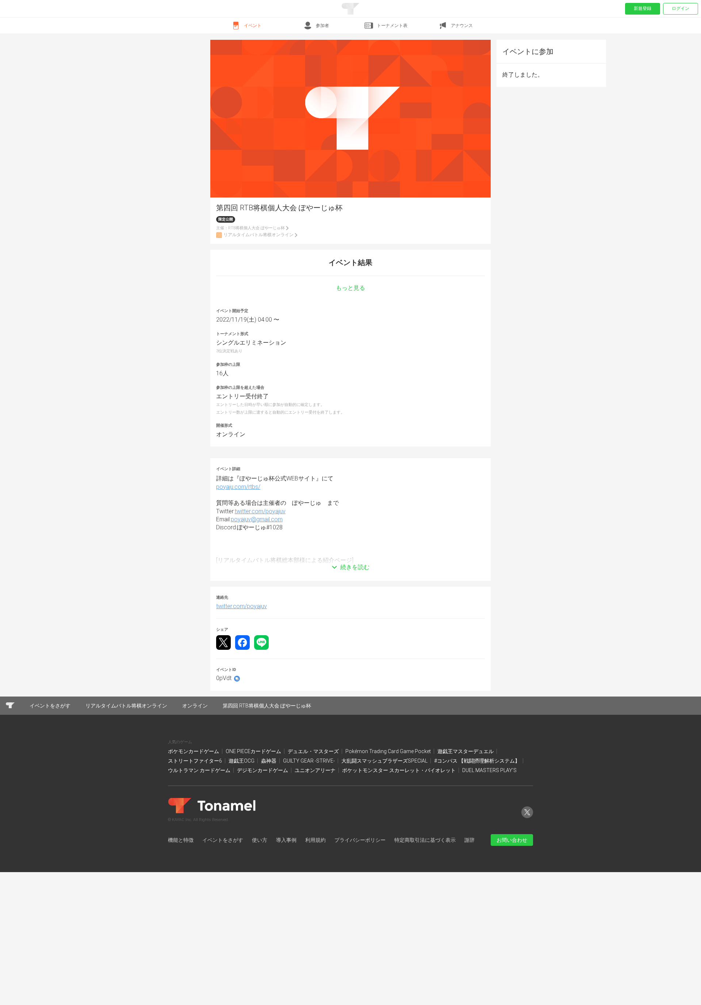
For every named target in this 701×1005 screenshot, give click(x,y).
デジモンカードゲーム (263, 848)
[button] (350, 634)
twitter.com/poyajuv (260, 588)
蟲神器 (269, 838)
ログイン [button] (680, 8)
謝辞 (469, 917)
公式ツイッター (527, 895)
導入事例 (286, 917)
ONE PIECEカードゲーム (254, 829)
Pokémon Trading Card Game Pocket (388, 829)
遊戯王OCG (242, 838)
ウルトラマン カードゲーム (199, 848)
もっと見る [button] (350, 366)
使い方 (259, 917)
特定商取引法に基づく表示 (425, 917)
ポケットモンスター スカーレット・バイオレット (399, 848)
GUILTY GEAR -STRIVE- (309, 838)
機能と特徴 (181, 917)
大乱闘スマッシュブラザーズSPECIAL (385, 838)
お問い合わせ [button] (512, 917)
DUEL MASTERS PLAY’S (489, 848)
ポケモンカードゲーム (194, 829)
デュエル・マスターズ (314, 829)
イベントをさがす (222, 917)
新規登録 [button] (642, 8)
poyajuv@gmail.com (257, 597)
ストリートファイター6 (195, 838)
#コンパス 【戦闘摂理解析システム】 (477, 838)
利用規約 (315, 917)
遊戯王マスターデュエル (466, 829)
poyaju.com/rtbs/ (238, 564)
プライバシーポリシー (360, 917)
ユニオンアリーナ (316, 848)
